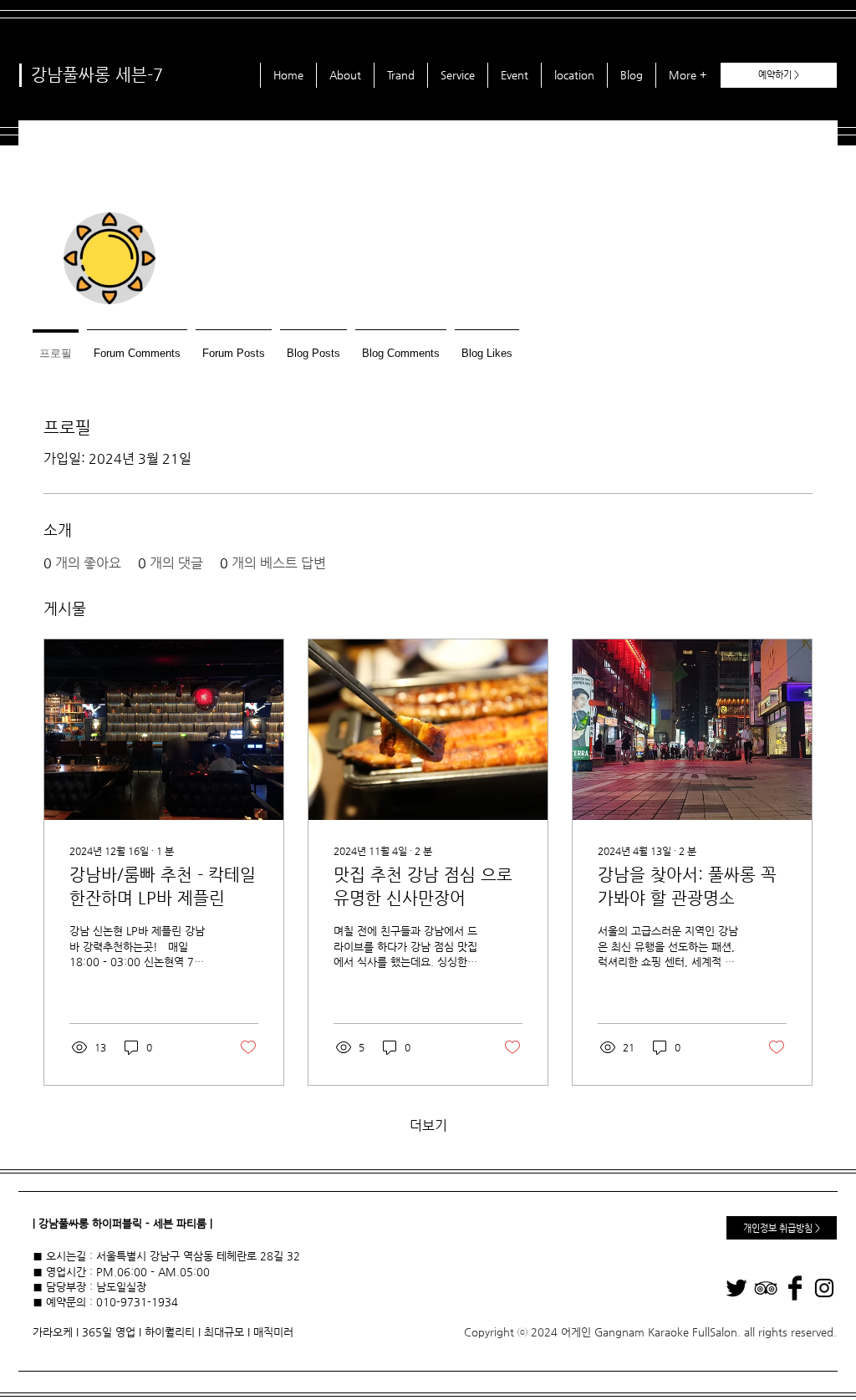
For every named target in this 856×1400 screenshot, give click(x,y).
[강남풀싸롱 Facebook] (795, 1288)
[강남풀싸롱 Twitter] (736, 1288)
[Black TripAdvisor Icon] (765, 1288)
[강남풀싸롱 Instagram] (824, 1288)
